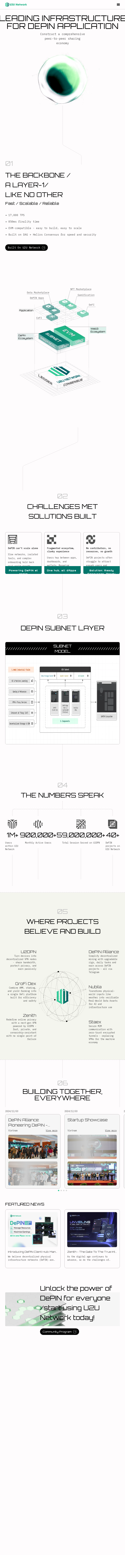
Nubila (95, 986)
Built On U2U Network (24, 247)
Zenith (29, 1015)
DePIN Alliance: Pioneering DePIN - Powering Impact (28, 1122)
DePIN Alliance (104, 951)
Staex (95, 1021)
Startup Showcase (88, 1119)
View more (51, 1130)
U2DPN (28, 951)
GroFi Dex (25, 983)
